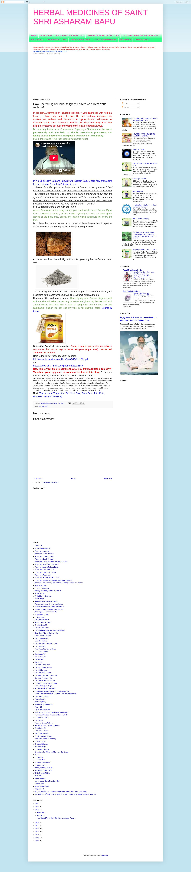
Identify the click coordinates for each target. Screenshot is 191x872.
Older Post (108, 478)
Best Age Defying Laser (132, 291)
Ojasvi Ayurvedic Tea (42, 710)
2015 (37, 832)
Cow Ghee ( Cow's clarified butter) (47, 633)
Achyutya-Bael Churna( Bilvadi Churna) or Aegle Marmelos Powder (59, 583)
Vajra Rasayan (40, 778)
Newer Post (38, 478)
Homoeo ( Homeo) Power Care (46, 675)
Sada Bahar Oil (40, 728)
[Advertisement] (95, 77)
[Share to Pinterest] (83, 403)
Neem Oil (38, 707)
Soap (37, 755)
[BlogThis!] (76, 403)
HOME (34, 35)
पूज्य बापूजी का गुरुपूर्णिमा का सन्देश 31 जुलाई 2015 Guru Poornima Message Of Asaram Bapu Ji (65, 794)
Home (73, 478)
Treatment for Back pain (43, 770)
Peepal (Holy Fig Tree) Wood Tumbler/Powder (51, 712)
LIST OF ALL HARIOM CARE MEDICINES (140, 35)
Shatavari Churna (41, 744)
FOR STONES (37, 40)
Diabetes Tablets (41, 641)
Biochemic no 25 (41, 625)
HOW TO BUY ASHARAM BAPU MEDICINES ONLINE (144, 135)
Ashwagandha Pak (41, 615)
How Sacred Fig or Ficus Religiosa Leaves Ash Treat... (56, 818)
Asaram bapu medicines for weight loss (49, 604)
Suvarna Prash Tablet (42, 762)
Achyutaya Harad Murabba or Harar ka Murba (51, 562)
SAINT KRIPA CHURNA (80, 40)
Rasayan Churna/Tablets (44, 723)
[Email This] (73, 403)
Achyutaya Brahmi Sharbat (44, 554)
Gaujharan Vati (40, 657)
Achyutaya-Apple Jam (43, 575)
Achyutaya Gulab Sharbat (44, 559)
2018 (37, 823)
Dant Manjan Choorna (43, 636)
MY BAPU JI (125, 40)
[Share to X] (78, 403)
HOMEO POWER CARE (57, 40)
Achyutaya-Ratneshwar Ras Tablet (47, 577)
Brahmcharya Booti (42, 628)
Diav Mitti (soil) (40, 646)
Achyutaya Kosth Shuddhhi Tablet (47, 564)
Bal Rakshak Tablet (42, 620)
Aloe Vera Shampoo (42, 588)
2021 (37, 804)
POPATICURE (46, 35)
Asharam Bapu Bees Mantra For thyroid (49, 609)
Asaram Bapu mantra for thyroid (46, 601)
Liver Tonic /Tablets (42, 696)
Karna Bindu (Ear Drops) (43, 686)
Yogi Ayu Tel (39, 789)
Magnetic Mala (40, 699)
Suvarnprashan (40, 765)
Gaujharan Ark (40, 654)
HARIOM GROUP (142, 40)
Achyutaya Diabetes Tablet (44, 556)
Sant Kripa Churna (41, 731)
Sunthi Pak (39, 757)
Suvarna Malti (40, 760)
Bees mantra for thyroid (43, 622)
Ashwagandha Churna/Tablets (46, 612)
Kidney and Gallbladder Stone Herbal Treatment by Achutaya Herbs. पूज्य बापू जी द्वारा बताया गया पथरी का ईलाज (145, 235)
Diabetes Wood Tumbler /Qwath (46, 644)
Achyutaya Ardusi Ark (42, 551)
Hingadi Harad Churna (43, 673)
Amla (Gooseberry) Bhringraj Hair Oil (48, 591)
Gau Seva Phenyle (41, 651)
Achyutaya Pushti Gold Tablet (45, 572)
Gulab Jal (38, 662)
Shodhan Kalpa (40, 747)
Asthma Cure (43, 406)
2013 (37, 838)
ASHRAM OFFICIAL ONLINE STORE (103, 35)
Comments (127, 107)
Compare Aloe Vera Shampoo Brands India (50, 630)
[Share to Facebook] (81, 403)
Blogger (105, 855)
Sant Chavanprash (41, 733)
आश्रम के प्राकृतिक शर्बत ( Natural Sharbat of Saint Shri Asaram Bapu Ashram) (61, 792)
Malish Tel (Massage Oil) (43, 704)
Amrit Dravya (39, 599)
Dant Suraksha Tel (41, 638)
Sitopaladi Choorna (42, 749)
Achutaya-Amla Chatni (43, 548)
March (39, 815)
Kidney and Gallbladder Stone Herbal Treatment (52, 691)
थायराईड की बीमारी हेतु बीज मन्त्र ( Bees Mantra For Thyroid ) (144, 206)
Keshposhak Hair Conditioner (45, 689)
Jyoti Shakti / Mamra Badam (45, 681)
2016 (37, 829)
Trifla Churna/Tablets (42, 773)
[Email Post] (69, 403)
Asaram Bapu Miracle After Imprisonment (49, 607)
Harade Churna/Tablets (43, 667)
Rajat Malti (39, 720)
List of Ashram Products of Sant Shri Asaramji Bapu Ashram (56, 694)
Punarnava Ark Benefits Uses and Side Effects (51, 715)
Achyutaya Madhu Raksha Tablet (46, 567)
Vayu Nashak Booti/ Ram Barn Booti (47, 781)
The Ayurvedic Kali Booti (43, 768)
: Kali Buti (38, 546)
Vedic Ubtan (39, 784)
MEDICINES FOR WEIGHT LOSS (70, 35)
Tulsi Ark (38, 776)
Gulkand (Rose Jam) (42, 665)
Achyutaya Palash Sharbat (44, 570)
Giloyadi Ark (39, 659)
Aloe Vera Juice (40, 585)
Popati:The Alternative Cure (133, 270)
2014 (37, 835)
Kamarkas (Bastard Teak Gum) (46, 683)
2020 (37, 807)
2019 (37, 810)
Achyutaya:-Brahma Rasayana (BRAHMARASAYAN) (53, 580)
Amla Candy (39, 593)
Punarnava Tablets (41, 718)
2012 (37, 841)
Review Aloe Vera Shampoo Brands (47, 725)
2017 (37, 826)
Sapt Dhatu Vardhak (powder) (45, 739)
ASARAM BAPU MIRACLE (105, 40)
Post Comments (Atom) (51, 482)
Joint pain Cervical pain (43, 678)
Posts (125, 103)
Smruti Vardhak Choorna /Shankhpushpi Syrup (51, 752)
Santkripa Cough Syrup (43, 736)
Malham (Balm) (40, 702)
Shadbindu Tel (40, 741)
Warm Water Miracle (42, 786)
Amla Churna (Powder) (43, 596)
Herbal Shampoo (41, 670)
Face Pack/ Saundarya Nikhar (45, 649)
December (41, 812)
